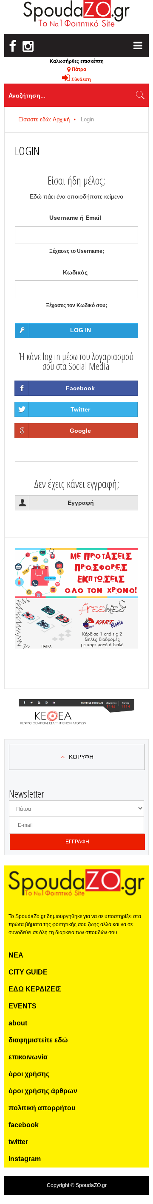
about (17, 1023)
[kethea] (76, 709)
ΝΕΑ (15, 955)
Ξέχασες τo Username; (76, 251)
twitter (18, 1141)
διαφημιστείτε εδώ (38, 1040)
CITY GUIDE (28, 972)
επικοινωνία (28, 1057)
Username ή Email (75, 217)
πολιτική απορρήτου (41, 1108)
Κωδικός (75, 272)
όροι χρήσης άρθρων (42, 1091)
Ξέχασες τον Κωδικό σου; (76, 305)
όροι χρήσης (28, 1074)
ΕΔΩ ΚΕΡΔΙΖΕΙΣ (34, 989)
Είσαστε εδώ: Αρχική (44, 119)
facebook (23, 1124)
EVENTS (22, 1006)
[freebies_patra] (76, 602)
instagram (24, 1158)
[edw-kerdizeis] (76, 558)
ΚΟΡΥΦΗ (81, 756)
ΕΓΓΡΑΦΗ (77, 842)
